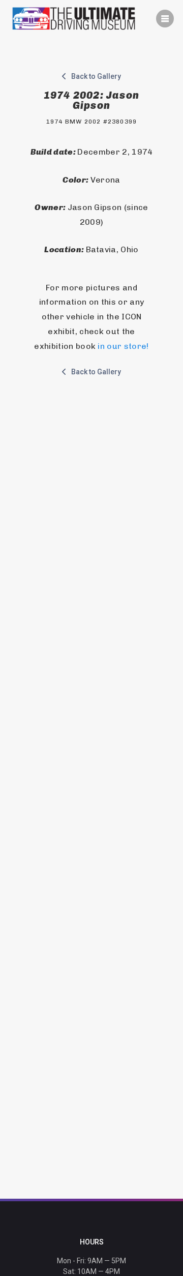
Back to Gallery (94, 76)
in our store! (123, 346)
